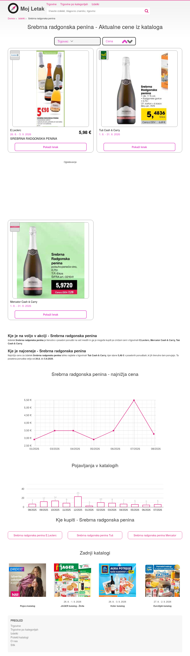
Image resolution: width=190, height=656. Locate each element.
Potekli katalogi (19, 637)
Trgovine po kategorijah (74, 4)
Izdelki (95, 4)
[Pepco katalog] (27, 580)
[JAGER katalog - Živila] (72, 580)
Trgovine (51, 4)
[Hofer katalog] (117, 580)
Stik (13, 645)
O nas (14, 641)
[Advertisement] (95, 189)
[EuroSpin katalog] (162, 580)
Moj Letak (32, 8)
